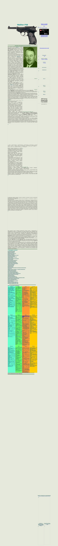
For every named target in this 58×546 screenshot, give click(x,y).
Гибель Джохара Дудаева (17, 336)
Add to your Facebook (44, 24)
